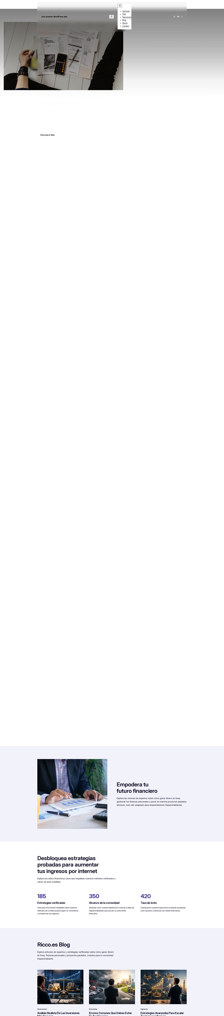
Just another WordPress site (54, 16)
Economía (93, 1009)
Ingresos (144, 1009)
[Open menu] (111, 17)
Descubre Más (47, 135)
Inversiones (42, 1009)
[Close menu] (120, 6)
